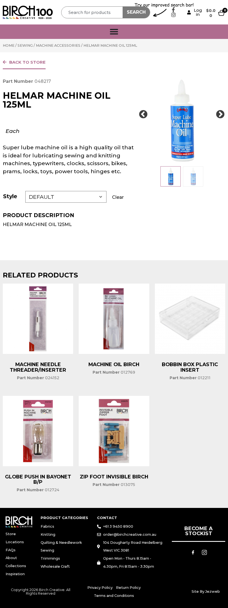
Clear (118, 197)
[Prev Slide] (143, 115)
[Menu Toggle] (114, 31)
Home (8, 45)
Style (10, 196)
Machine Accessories (58, 45)
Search (136, 12)
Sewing (25, 45)
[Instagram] (173, 14)
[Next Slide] (220, 115)
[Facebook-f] (173, 9)
